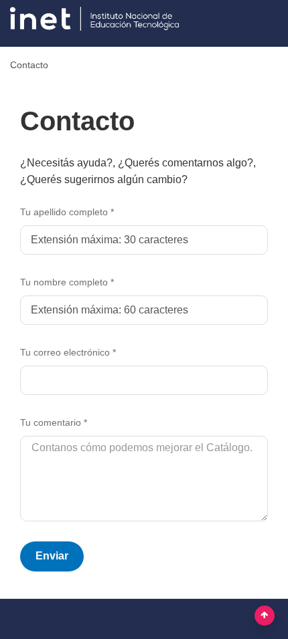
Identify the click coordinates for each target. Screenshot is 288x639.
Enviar (51, 555)
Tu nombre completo (67, 282)
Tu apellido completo (67, 212)
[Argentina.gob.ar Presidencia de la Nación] (99, 21)
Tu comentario (53, 422)
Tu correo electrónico (68, 352)
